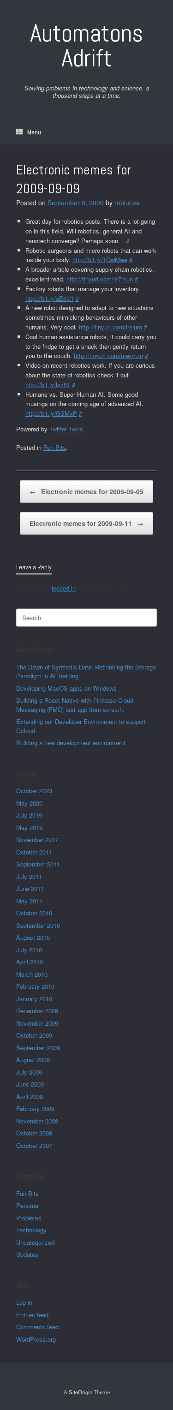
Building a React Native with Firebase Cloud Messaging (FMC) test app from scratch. (74, 705)
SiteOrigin (80, 1392)
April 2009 (29, 1096)
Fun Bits (54, 447)
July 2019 (29, 815)
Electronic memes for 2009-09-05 (86, 491)
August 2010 (33, 937)
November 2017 (37, 839)
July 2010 (29, 949)
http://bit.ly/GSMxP (51, 413)
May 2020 (29, 803)
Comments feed (37, 1326)
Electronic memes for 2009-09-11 (86, 523)
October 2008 (34, 1133)
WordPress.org (36, 1339)
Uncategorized (35, 1242)
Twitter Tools (66, 428)
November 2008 (37, 1121)
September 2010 (38, 925)
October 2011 (34, 852)
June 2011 (30, 888)
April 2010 (29, 961)
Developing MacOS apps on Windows (66, 688)
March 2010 (32, 974)
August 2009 (33, 1059)
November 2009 (37, 1023)
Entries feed (32, 1314)
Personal (28, 1205)
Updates (27, 1254)
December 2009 (37, 1010)
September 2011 (38, 864)
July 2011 (29, 876)
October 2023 (34, 790)
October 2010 (34, 912)
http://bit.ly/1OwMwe (99, 259)
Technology (31, 1229)
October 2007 (34, 1145)
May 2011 (29, 900)
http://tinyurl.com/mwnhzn (108, 355)
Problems (29, 1217)
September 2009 (38, 1047)
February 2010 (35, 986)
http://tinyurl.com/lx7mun (99, 279)
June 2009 (30, 1084)
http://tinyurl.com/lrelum (110, 327)
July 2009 (29, 1072)
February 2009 (35, 1108)
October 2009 (34, 1035)
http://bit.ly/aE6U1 (49, 298)
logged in (64, 588)
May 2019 (29, 827)
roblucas (126, 202)
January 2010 (34, 998)
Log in (24, 1302)
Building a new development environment (70, 742)
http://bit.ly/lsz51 (47, 384)
